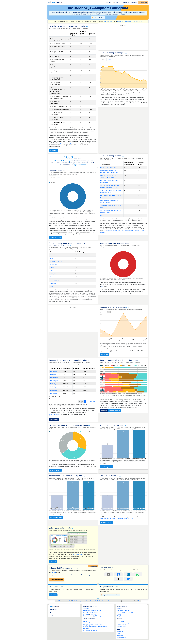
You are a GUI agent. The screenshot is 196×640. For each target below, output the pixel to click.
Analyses (119, 608)
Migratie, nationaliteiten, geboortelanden (95, 626)
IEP (102, 286)
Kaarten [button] (125, 2)
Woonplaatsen (94, 612)
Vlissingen (53, 274)
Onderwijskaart (121, 625)
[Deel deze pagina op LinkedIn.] (128, 574)
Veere (51, 270)
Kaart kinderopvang (123, 623)
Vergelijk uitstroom (114, 410)
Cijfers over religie (55, 237)
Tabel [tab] (109, 59)
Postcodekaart (121, 626)
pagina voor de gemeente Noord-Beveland (129, 21)
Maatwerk (120, 635)
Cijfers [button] (117, 2)
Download (143, 2)
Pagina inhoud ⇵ (99, 17)
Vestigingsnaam (55, 368)
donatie (54, 572)
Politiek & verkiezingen (90, 630)
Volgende (92, 402)
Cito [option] (108, 312)
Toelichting (104, 410)
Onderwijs (53, 150)
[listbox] (108, 312)
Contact (119, 633)
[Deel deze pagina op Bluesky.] (128, 579)
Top (139, 601)
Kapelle (52, 277)
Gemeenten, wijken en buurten (92, 610)
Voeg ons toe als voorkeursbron (110, 595)
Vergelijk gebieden (55, 470)
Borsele (52, 267)
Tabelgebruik (54, 419)
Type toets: (103, 312)
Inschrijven (53, 595)
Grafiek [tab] (103, 59)
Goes (51, 258)
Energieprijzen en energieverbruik (93, 625)
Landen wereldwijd (88, 616)
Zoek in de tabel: (74, 365)
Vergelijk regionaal (106, 467)
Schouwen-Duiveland (56, 261)
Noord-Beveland (54, 255)
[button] (87, 26)
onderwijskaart (107, 21)
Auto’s (85, 621)
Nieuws (119, 614)
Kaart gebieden (121, 621)
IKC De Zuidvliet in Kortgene (108, 167)
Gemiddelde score (88, 368)
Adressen (86, 608)
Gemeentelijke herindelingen (125, 612)
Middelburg (53, 264)
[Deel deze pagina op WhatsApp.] (137, 574)
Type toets (76, 368)
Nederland (93, 614)
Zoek (109, 2)
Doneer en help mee (57, 579)
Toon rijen (55, 399)
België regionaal (99, 616)
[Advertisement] (123, 38)
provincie (73, 143)
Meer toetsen (104, 354)
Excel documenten (78, 554)
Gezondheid (86, 623)
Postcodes (86, 612)
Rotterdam (53, 283)
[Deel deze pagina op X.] (118, 579)
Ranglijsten (120, 616)
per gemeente (64, 143)
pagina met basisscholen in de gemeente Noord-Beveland (116, 519)
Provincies (86, 614)
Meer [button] (134, 2)
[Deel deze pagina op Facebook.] (118, 574)
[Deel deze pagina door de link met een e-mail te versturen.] (108, 574)
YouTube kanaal (121, 637)
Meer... (102, 215)
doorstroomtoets (54, 414)
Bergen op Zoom (54, 280)
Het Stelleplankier (55, 371)
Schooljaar (66, 368)
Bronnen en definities (123, 610)
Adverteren (120, 632)
